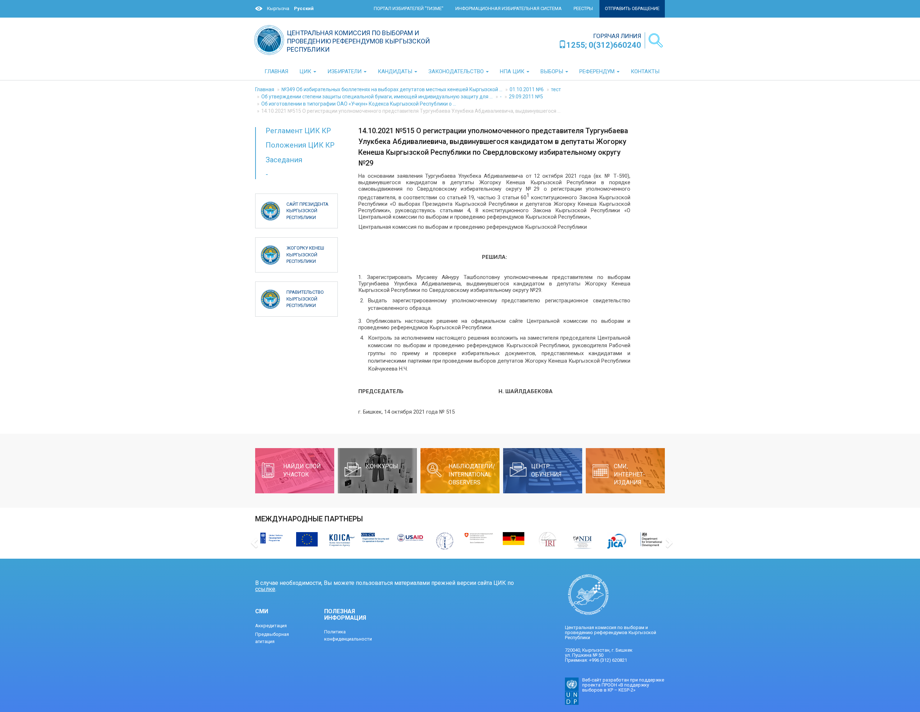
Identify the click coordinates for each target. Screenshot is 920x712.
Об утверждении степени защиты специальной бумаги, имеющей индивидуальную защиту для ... (377, 96)
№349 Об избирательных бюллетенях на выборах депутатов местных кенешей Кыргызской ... (391, 89)
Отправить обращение (632, 8)
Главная (264, 89)
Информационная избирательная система (508, 8)
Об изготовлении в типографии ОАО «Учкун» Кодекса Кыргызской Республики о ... (358, 104)
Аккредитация (271, 625)
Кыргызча (278, 8)
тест (556, 89)
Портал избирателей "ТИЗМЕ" (408, 8)
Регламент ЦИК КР (298, 130)
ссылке (265, 589)
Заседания (284, 159)
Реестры (583, 8)
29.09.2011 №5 (526, 96)
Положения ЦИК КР (300, 145)
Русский (304, 8)
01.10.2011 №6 (527, 89)
